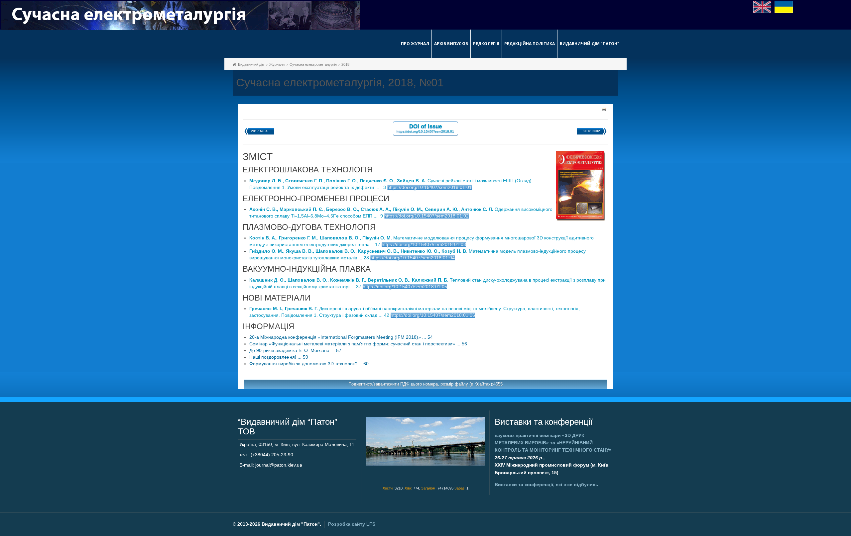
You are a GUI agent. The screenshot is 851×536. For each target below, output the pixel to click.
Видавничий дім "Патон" (589, 43)
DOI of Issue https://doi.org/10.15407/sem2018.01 (425, 128)
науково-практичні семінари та (553, 443)
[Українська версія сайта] (784, 6)
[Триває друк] (604, 108)
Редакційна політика (529, 43)
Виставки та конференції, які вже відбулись (546, 484)
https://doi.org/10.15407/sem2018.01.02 (426, 216)
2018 (345, 64)
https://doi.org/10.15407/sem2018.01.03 (424, 244)
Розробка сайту (351, 524)
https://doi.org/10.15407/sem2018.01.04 (412, 257)
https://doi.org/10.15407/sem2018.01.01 (429, 187)
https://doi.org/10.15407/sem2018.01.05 (405, 286)
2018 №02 (591, 131)
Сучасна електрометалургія (313, 64)
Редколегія (486, 43)
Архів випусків (451, 43)
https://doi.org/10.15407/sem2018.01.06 (433, 315)
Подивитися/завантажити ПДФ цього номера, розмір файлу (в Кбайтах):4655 (425, 384)
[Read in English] (762, 6)
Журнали (277, 64)
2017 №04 (259, 131)
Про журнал (415, 43)
